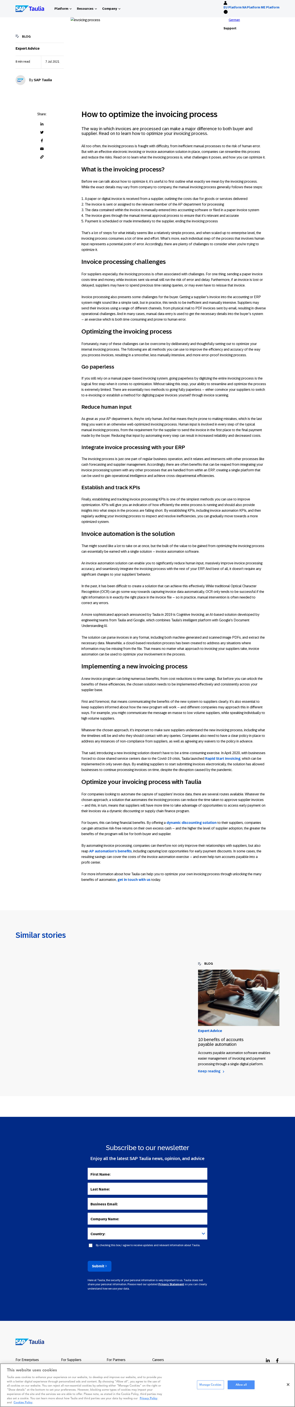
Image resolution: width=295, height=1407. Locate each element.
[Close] (288, 1384)
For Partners (116, 1360)
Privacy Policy (148, 1398)
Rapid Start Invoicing (222, 758)
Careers (158, 1360)
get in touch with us (134, 880)
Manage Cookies (210, 1384)
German (234, 20)
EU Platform (233, 7)
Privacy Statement (171, 1284)
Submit (98, 1266)
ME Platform (270, 7)
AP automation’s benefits (110, 851)
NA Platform (251, 7)
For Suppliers (71, 1360)
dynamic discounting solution (192, 823)
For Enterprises (27, 1360)
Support (230, 28)
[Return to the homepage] (27, 1342)
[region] (147, 1385)
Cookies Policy (23, 1402)
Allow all (241, 1384)
